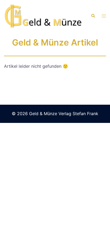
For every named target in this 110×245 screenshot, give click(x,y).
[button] (93, 16)
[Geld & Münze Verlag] (43, 15)
